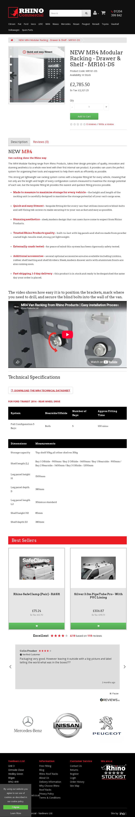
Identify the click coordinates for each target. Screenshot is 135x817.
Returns (74, 769)
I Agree (15, 807)
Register (74, 773)
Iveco (33, 24)
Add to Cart (84, 116)
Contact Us (76, 765)
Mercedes (65, 24)
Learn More (15, 813)
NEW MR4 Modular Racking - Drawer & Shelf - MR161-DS (49, 40)
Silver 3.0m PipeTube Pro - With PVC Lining (98, 595)
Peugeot (86, 24)
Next (60, 75)
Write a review (106, 124)
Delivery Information (50, 781)
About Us (44, 777)
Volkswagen (13, 30)
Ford (26, 24)
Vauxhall (115, 24)
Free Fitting (45, 765)
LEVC (41, 24)
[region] (67, 666)
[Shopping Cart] (103, 13)
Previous (13, 75)
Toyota (105, 24)
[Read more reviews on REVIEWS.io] (110, 700)
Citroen (11, 24)
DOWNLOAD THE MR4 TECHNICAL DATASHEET (41, 390)
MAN (48, 24)
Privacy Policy (46, 793)
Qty (72, 100)
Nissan (76, 24)
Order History (77, 781)
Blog (41, 769)
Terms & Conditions (50, 797)
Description (19, 142)
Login (73, 777)
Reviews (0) (41, 142)
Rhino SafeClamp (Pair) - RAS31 (36, 594)
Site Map (74, 785)
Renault (95, 24)
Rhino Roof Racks (48, 773)
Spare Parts (27, 30)
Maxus (56, 24)
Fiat (19, 24)
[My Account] (96, 13)
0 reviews (91, 124)
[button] (10, 667)
